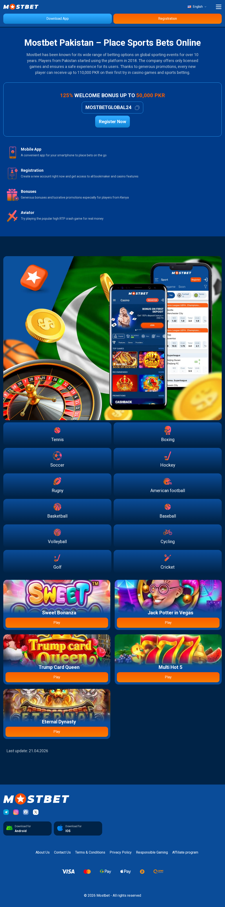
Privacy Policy (121, 852)
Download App (57, 18)
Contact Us (62, 852)
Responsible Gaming (152, 852)
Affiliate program (185, 852)
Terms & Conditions (90, 852)
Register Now (112, 121)
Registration (167, 18)
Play (56, 622)
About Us (43, 852)
